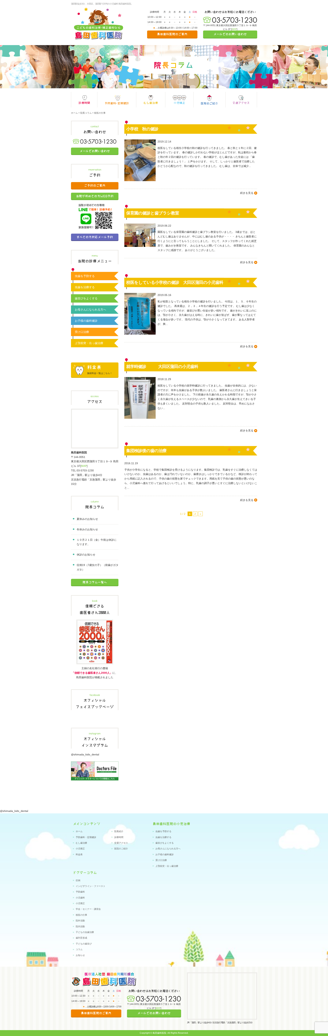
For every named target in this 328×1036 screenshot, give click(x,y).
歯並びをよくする (86, 298)
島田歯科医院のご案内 (172, 34)
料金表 (79, 854)
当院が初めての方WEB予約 (95, 196)
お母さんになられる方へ (90, 309)
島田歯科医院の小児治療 (171, 824)
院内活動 (80, 926)
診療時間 (84, 99)
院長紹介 (118, 831)
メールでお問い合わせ (95, 151)
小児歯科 (80, 897)
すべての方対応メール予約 (94, 237)
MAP (234, 29)
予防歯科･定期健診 (116, 99)
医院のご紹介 (209, 99)
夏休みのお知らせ (87, 518)
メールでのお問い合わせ (230, 34)
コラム (79, 949)
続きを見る (246, 192)
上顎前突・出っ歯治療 (89, 343)
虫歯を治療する (85, 287)
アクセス (241, 99)
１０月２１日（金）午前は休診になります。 (97, 542)
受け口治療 (82, 331)
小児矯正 (179, 99)
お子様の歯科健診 (86, 320)
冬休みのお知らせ (87, 529)
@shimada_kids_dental (85, 754)
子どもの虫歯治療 (85, 932)
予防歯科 (80, 891)
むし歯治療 (150, 99)
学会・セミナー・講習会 (88, 909)
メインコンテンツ (86, 824)
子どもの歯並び (84, 943)
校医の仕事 (81, 915)
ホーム (74, 113)
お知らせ (80, 955)
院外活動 (80, 920)
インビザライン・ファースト (90, 886)
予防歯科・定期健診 (86, 837)
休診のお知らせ (86, 554)
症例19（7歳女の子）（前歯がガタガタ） (97, 567)
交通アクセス (121, 843)
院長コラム (86, 113)
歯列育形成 (81, 938)
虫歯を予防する (85, 276)
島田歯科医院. (160, 1033)
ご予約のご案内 (94, 185)
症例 (78, 880)
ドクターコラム (85, 872)
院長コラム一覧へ (95, 582)
